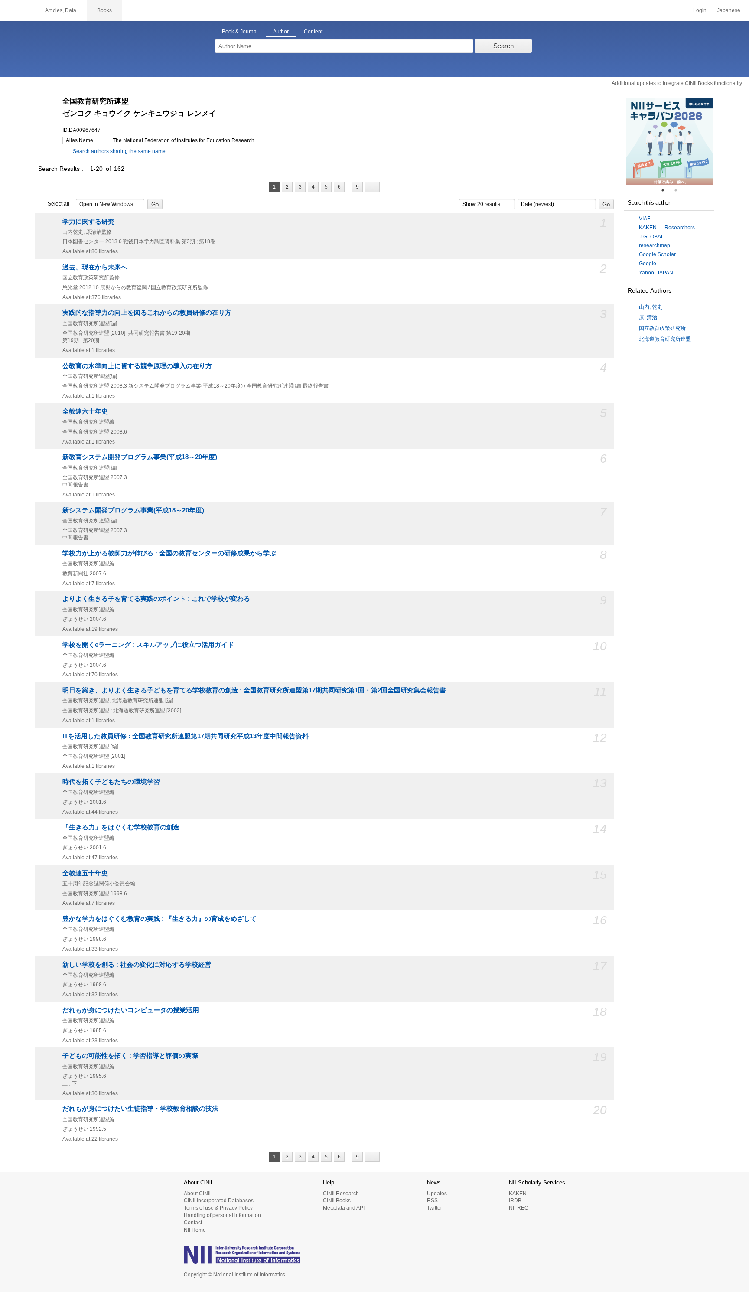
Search (503, 45)
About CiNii (197, 1194)
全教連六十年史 (85, 411)
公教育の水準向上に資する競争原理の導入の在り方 (137, 365)
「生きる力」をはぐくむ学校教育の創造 (120, 827)
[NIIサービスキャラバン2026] (669, 141)
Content (313, 32)
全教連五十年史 (85, 873)
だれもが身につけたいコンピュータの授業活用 (130, 1010)
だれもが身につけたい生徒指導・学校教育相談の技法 (140, 1108)
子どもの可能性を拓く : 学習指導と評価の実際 (130, 1055)
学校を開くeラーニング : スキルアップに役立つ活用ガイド (148, 644)
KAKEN (518, 1194)
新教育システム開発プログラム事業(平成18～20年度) (139, 457)
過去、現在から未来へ (94, 267)
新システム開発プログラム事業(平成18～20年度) (133, 510)
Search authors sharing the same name (119, 151)
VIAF (644, 218)
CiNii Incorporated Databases (219, 1200)
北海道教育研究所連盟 (665, 339)
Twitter (434, 1208)
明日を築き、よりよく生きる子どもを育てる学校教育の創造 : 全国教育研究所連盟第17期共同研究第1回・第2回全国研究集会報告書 (254, 690)
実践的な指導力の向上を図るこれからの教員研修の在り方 (146, 312)
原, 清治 (648, 317)
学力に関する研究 (88, 221)
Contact (193, 1223)
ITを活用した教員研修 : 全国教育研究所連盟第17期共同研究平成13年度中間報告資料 (185, 736)
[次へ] (372, 187)
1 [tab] (666, 190)
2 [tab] (679, 190)
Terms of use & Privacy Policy (218, 1208)
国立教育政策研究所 (662, 328)
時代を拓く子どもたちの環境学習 (111, 781)
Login (700, 10)
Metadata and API (344, 1208)
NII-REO (518, 1208)
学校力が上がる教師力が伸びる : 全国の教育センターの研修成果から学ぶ (169, 553)
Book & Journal (240, 32)
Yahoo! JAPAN (656, 273)
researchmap (654, 245)
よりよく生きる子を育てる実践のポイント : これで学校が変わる (156, 598)
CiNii (17, 10)
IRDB (515, 1200)
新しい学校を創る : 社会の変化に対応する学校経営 (136, 964)
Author (281, 32)
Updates (437, 1194)
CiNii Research (341, 1194)
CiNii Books (337, 1200)
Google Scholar (657, 254)
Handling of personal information (222, 1215)
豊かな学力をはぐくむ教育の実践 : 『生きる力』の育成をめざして (159, 918)
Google (647, 264)
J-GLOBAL (651, 237)
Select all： (61, 204)
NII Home (195, 1230)
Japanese (728, 10)
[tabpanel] (669, 141)
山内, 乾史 (650, 307)
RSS (432, 1200)
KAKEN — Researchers (667, 228)
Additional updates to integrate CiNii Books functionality (677, 83)
